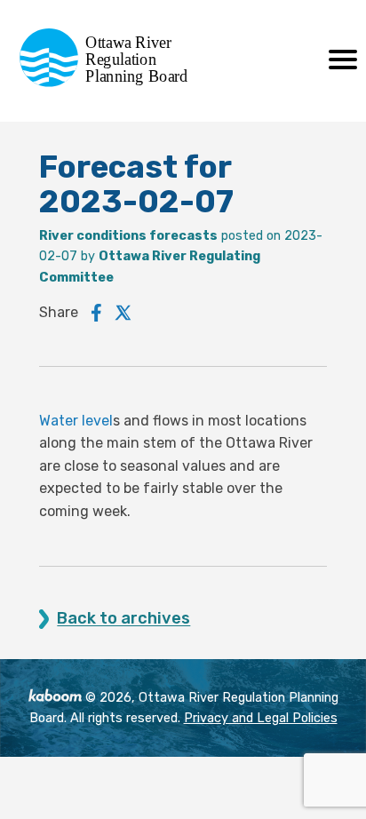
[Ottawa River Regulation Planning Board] (109, 82)
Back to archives (123, 618)
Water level (76, 420)
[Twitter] (123, 313)
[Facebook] (96, 313)
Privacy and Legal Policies (261, 718)
